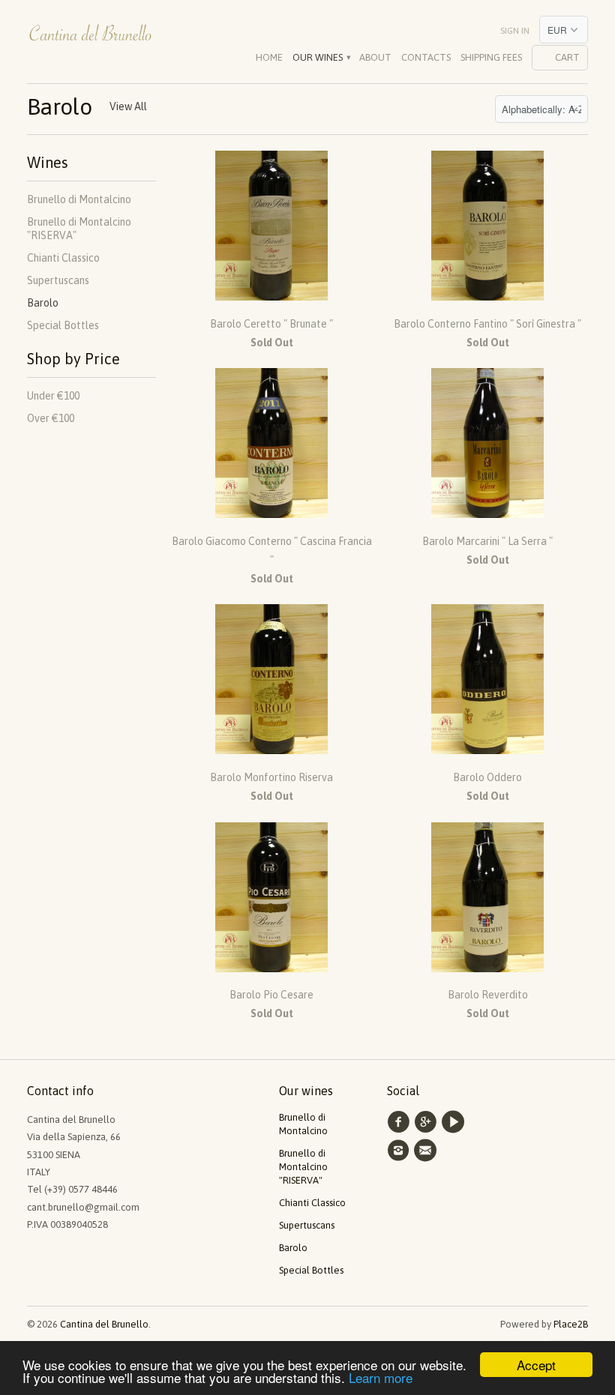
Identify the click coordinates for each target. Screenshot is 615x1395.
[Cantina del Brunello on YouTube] (455, 1122)
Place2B (571, 1324)
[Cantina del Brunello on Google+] (427, 1122)
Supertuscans (58, 280)
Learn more (380, 1377)
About (375, 57)
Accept (536, 1364)
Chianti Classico (63, 258)
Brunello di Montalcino (79, 199)
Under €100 (53, 396)
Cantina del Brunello (104, 1324)
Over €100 (50, 418)
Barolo (59, 106)
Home (269, 57)
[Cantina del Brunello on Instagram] (400, 1150)
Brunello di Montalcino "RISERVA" (303, 1167)
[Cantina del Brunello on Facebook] (400, 1122)
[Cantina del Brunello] (91, 37)
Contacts (426, 57)
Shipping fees (491, 57)
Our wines (321, 57)
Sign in (515, 30)
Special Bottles (63, 325)
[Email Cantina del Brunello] (427, 1150)
